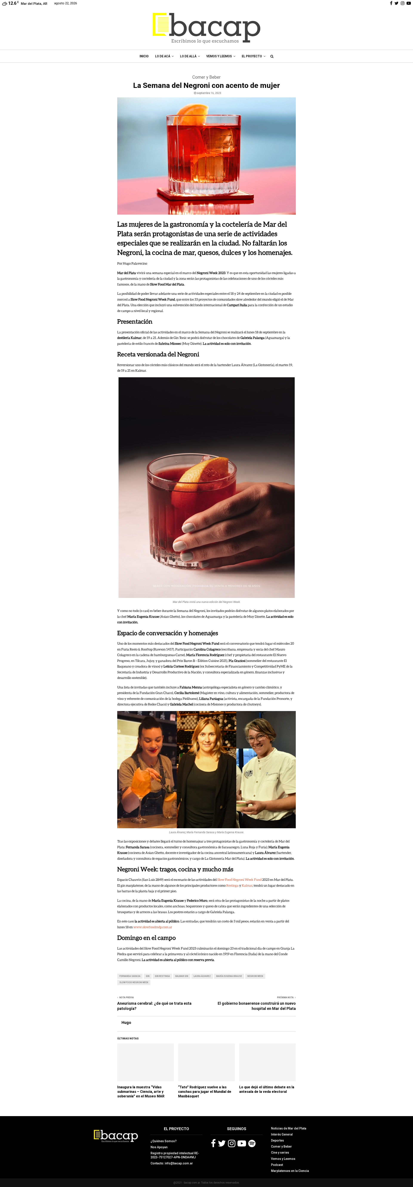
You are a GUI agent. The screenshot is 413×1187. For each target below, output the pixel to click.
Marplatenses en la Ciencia (290, 1171)
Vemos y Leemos (219, 56)
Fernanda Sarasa (129, 976)
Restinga (232, 885)
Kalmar (247, 885)
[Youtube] (241, 1143)
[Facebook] (213, 1143)
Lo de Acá (162, 56)
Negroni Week (255, 976)
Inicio (144, 56)
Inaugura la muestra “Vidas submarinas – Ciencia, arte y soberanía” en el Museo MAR (140, 1091)
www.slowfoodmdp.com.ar (152, 927)
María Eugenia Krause (229, 976)
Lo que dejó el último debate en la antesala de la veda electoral (266, 1089)
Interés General (282, 1134)
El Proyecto (252, 56)
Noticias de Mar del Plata (288, 1128)
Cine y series (280, 1152)
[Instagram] (231, 1143)
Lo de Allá (188, 56)
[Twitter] (222, 1143)
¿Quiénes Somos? (164, 1141)
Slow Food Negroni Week (133, 982)
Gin (147, 976)
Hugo (126, 1022)
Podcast (277, 1165)
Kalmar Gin (181, 976)
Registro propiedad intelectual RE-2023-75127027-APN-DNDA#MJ (175, 1155)
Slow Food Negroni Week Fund (239, 879)
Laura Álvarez (202, 976)
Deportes (277, 1140)
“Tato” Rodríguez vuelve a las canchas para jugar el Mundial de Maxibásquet (204, 1091)
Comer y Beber (281, 1146)
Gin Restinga (162, 976)
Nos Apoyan (159, 1147)
